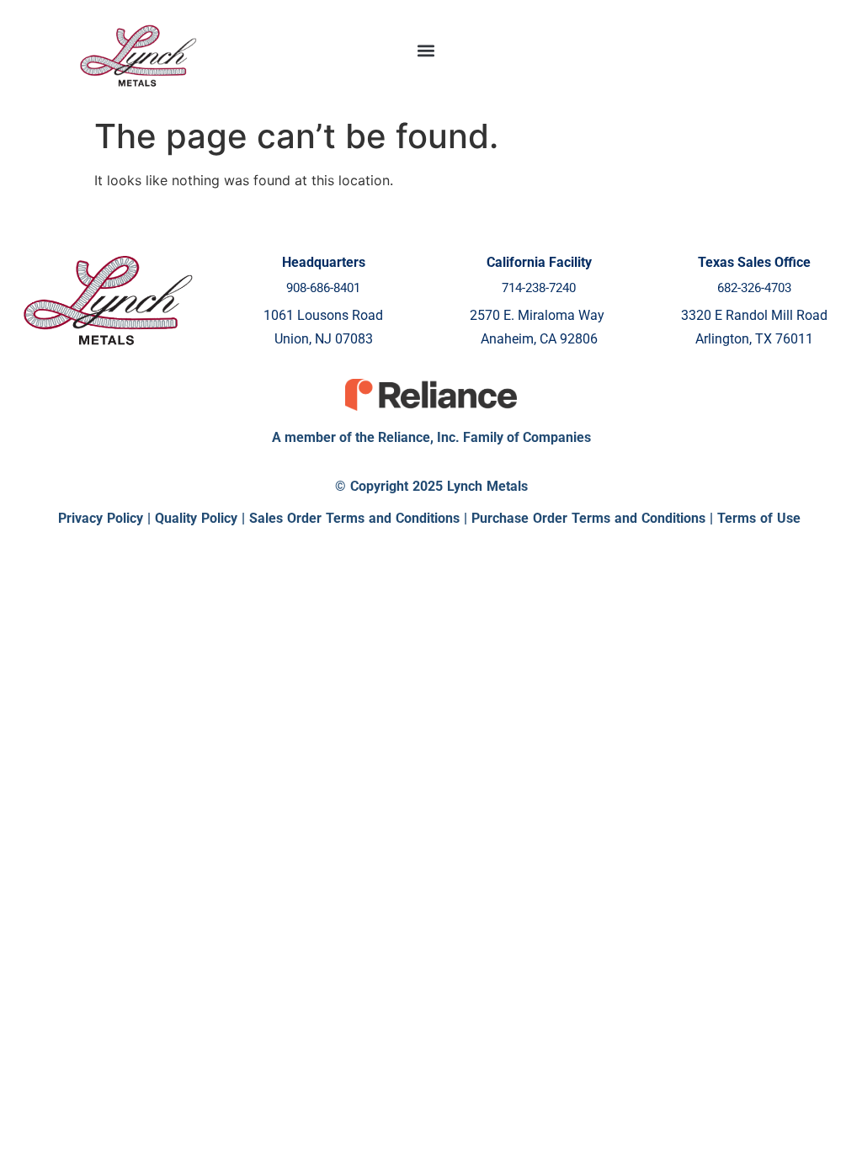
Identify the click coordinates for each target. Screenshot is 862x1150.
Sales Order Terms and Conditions (354, 518)
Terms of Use (759, 518)
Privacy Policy (100, 518)
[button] (426, 51)
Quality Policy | (202, 518)
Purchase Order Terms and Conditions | (594, 518)
